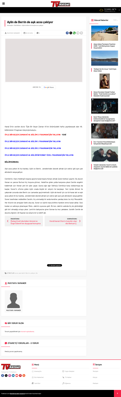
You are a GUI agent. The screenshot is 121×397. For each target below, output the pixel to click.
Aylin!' (23, 273)
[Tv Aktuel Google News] (43, 89)
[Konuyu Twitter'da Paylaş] (70, 33)
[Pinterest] (20, 375)
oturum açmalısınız (27, 331)
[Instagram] (9, 375)
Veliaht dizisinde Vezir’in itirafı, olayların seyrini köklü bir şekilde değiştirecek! (105, 167)
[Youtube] (16, 375)
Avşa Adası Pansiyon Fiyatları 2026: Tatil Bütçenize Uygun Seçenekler (104, 46)
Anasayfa (10, 25)
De (37, 273)
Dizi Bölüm (17, 25)
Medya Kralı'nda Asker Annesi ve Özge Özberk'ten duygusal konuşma (26, 222)
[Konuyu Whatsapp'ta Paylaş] (74, 33)
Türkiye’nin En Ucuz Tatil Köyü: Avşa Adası (105, 70)
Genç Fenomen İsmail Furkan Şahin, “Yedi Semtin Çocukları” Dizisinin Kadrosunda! (105, 94)
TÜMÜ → (115, 20)
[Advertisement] (44, 106)
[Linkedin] (13, 375)
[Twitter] (6, 375)
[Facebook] (2, 375)
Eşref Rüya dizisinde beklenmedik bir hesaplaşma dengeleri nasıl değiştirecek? (104, 119)
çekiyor (32, 273)
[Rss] (23, 375)
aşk (20, 273)
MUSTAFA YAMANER (13, 33)
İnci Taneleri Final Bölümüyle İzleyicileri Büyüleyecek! (104, 143)
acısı (16, 273)
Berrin (28, 273)
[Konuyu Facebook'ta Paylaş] (67, 33)
